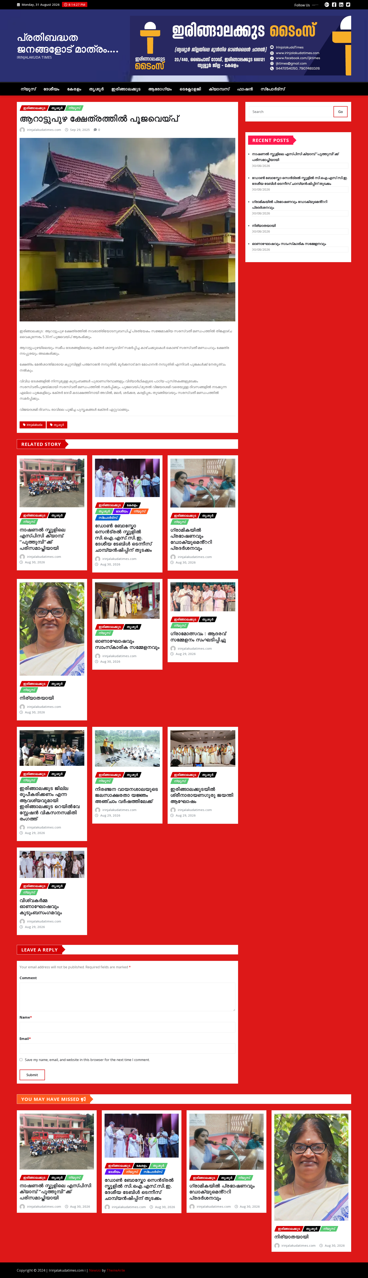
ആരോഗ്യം (160, 89)
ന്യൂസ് (28, 89)
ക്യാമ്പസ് (219, 89)
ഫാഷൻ (245, 89)
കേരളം (74, 89)
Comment (28, 978)
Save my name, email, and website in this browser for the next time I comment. (87, 1059)
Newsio (95, 1270)
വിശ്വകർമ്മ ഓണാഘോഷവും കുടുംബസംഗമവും (41, 906)
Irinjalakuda (34, 425)
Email (25, 1038)
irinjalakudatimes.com (44, 129)
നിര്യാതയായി (37, 697)
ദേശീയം (51, 89)
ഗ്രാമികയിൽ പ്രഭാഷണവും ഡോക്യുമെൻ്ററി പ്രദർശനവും (191, 538)
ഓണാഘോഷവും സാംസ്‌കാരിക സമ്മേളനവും (127, 644)
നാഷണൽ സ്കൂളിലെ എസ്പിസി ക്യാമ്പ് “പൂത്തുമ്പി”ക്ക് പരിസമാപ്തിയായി (42, 538)
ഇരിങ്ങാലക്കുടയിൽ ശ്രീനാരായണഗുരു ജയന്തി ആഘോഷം (201, 795)
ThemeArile (115, 1270)
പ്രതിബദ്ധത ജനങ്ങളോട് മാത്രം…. (68, 42)
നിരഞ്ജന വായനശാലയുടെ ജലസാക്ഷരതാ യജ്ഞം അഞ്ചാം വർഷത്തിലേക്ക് (126, 795)
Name (26, 1017)
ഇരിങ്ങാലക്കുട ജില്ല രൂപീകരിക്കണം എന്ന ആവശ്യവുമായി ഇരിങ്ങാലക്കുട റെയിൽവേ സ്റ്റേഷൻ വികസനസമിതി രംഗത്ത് (50, 803)
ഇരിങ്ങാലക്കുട (126, 89)
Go (340, 111)
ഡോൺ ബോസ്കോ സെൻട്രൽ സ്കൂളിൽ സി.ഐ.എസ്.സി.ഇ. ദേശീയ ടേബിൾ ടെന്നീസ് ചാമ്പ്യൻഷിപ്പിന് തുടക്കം (123, 537)
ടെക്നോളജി (190, 89)
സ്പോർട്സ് (273, 89)
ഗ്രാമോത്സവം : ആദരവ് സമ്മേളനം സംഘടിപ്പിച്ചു (198, 636)
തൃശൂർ (96, 89)
